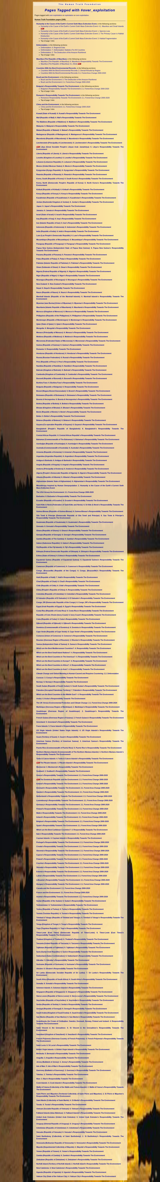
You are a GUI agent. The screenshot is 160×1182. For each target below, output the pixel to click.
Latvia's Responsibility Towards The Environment (71, 876)
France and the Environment (62, 892)
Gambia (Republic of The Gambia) (72, 539)
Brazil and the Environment (47, 77)
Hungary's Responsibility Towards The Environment (72, 884)
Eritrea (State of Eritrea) (68, 556)
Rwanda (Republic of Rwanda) (71, 174)
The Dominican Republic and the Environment (74, 779)
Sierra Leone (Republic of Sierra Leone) (77, 996)
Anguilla (62, 1058)
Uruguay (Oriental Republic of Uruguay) (75, 1124)
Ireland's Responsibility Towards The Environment (72, 817)
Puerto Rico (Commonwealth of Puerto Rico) (78, 748)
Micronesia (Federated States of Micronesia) (78, 341)
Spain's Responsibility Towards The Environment (71, 825)
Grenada (62, 526)
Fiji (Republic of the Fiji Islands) (69, 547)
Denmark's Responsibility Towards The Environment (72, 788)
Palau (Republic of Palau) (68, 259)
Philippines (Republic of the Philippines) (76, 316)
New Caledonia (68, 1168)
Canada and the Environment (63, 888)
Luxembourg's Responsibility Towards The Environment (74, 800)
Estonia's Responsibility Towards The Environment (72, 872)
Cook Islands (66, 1083)
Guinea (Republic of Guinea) (70, 345)
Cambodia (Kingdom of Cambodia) (74, 374)
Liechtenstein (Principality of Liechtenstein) (79, 143)
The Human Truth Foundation (80, 4)
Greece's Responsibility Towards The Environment (72, 775)
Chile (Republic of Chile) (67, 586)
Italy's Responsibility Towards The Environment (70, 834)
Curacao (62, 678)
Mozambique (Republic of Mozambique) (77, 240)
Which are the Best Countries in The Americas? (74, 657)
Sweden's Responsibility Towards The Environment (72, 792)
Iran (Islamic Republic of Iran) (69, 223)
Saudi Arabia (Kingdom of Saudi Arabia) (77, 1013)
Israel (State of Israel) (66, 215)
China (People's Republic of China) (69, 590)
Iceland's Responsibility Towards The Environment (72, 784)
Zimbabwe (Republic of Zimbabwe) (74, 1160)
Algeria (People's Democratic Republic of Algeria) (78, 473)
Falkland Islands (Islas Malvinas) (75, 1113)
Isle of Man (64, 1066)
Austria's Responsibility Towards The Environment (72, 897)
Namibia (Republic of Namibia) (71, 366)
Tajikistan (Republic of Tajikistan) (73, 947)
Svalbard (63, 771)
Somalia (62, 983)
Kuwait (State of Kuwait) (68, 113)
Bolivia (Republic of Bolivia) (70, 404)
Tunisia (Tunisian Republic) (70, 913)
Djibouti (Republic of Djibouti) (71, 623)
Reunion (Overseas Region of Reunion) (75, 640)
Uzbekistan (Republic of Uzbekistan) (75, 1128)
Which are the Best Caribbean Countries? (72, 830)
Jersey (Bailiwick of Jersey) (69, 1062)
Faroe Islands (67, 726)
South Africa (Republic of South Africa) (76, 979)
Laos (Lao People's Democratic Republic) (74, 235)
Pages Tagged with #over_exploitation (80, 10)
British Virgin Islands (72, 1049)
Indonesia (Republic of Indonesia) (73, 227)
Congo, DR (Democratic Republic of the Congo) (79, 602)
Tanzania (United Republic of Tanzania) (75, 943)
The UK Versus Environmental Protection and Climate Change (76, 703)
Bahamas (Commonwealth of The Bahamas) (77, 439)
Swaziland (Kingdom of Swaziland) (74, 1034)
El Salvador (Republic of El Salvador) (75, 598)
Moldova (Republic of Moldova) (72, 337)
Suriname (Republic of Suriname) (73, 964)
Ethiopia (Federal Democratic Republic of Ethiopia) (80, 551)
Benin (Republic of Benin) (68, 412)
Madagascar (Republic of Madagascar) (76, 134)
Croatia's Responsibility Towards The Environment (72, 846)
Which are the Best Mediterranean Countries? (73, 648)
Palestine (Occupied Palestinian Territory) (76, 690)
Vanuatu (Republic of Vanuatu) (71, 1132)
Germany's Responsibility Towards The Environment (72, 805)
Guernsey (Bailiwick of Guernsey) (73, 1070)
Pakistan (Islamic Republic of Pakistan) (75, 263)
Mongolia (63, 328)
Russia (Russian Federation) (70, 357)
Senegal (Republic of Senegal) (71, 1009)
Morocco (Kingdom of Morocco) (72, 311)
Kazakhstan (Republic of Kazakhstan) (76, 198)
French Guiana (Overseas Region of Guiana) (80, 718)
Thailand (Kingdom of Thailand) (72, 939)
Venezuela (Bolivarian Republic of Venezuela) (78, 1143)
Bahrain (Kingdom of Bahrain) (71, 370)
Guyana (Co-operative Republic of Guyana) (76, 424)
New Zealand (66, 284)
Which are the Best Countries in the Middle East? (75, 694)
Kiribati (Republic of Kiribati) (70, 189)
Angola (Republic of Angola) (70, 465)
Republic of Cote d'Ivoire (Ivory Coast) (76, 615)
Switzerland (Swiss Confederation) (74, 956)
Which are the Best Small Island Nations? (71, 653)
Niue (59, 1079)
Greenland (64, 722)
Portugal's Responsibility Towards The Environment (72, 842)
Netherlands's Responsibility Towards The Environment (74, 796)
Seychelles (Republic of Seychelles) (75, 1000)
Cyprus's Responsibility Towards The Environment (72, 855)
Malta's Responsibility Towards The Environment (71, 813)
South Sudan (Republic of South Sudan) (77, 686)
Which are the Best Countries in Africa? (71, 665)
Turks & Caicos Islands (74, 759)
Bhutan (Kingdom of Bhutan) (70, 408)
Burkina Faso (66, 383)
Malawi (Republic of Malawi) (69, 130)
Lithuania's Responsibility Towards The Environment (73, 880)
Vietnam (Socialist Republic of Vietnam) (75, 1109)
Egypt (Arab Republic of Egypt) (71, 606)
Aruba (60, 699)
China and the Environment (47, 104)
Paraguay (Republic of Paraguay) (73, 244)
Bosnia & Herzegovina (74, 399)
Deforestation (42, 45)
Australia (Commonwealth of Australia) (75, 448)
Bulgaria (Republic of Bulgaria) (67, 387)
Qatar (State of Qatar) (66, 324)
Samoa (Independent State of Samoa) (74, 644)
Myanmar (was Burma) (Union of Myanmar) (77, 303)
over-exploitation (82, 15)
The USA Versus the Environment (65, 492)
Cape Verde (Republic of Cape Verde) (75, 632)
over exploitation (55, 15)
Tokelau (62, 1074)
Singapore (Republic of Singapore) (74, 992)
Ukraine (62, 969)
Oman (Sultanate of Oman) (69, 267)
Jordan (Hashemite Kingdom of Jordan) (75, 202)
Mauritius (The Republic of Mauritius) (51, 59)
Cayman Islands (69, 838)
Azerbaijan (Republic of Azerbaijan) (74, 444)
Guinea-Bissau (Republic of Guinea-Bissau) (79, 511)
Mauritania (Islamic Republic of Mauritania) (77, 307)
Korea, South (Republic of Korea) (74, 179)
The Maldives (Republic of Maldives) (74, 122)
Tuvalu (61, 1105)
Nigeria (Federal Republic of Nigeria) (73, 271)
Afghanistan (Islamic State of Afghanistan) (78, 481)
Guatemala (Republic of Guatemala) (74, 522)
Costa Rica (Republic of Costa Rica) (75, 611)
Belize (60, 416)
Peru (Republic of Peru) (67, 362)
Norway (62, 682)
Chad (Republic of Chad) (68, 581)
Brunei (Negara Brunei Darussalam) (73, 391)
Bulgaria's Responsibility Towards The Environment (57, 86)
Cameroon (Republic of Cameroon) (74, 566)
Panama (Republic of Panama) (71, 255)
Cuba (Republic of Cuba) (68, 619)
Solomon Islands (69, 988)
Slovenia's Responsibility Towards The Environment (72, 851)
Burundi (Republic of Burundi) (71, 378)
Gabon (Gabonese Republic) (70, 543)
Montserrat (64, 767)
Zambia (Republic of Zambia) (70, 1155)
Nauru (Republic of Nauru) (69, 292)
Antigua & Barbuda (71, 460)
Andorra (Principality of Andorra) (72, 469)
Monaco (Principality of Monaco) (72, 332)
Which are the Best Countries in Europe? (71, 661)
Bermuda (63, 1054)
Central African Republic (75, 435)
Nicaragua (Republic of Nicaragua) (74, 280)
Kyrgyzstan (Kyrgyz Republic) (72, 170)
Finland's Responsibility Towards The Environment (72, 809)
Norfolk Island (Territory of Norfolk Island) (78, 1164)
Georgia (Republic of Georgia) (71, 535)
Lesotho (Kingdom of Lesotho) (71, 158)
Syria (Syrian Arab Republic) (69, 952)
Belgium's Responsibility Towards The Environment (72, 821)
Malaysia (62, 126)
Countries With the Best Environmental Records (56, 68)
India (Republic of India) (67, 231)
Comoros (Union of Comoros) (71, 636)
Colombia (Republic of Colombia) (73, 594)
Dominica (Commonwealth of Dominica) (76, 627)
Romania (58, 349)
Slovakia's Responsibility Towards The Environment (72, 867)
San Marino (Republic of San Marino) (75, 1017)
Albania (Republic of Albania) (70, 477)
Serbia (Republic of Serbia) (69, 1004)
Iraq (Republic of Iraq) (66, 219)
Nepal (60, 288)
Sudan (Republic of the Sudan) (71, 901)
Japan (60, 206)
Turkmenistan (67, 905)
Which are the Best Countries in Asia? (70, 669)
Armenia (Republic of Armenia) (71, 452)
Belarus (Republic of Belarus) (71, 420)
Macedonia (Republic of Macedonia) (75, 138)
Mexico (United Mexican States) (71, 166)
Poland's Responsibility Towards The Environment (72, 859)
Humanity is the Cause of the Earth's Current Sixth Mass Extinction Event (66, 24)
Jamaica (62, 210)
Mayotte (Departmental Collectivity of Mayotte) (77, 1147)
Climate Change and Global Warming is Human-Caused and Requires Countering (77, 673)
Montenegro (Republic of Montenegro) (76, 320)
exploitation (69, 15)
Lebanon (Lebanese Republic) (71, 162)
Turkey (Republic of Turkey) (70, 909)
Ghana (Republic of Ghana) (69, 531)
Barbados (63, 496)
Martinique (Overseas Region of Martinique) (78, 707)
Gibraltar (62, 960)
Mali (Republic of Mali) (66, 118)
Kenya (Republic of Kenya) (69, 194)
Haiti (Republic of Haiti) (67, 577)
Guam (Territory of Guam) (68, 737)
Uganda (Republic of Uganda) (71, 1172)
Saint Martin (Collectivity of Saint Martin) (75, 1100)
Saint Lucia (63, 1045)
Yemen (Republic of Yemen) (70, 1151)
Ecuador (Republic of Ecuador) (72, 500)
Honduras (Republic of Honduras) (73, 353)
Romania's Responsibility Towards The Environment (58, 95)
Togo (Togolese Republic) (68, 928)
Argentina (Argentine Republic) (72, 456)
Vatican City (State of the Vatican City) (76, 1176)
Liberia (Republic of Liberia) (70, 154)
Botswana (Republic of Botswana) (73, 395)
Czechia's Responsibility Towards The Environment (72, 863)
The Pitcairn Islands (74, 763)
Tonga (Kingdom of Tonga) (69, 924)
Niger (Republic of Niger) (68, 276)
